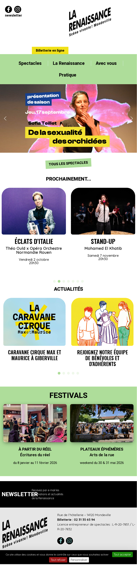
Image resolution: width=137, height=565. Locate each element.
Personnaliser (79, 559)
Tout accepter (122, 554)
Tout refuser (58, 559)
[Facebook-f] (8, 9)
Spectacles (30, 63)
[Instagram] (17, 9)
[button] (68, 118)
